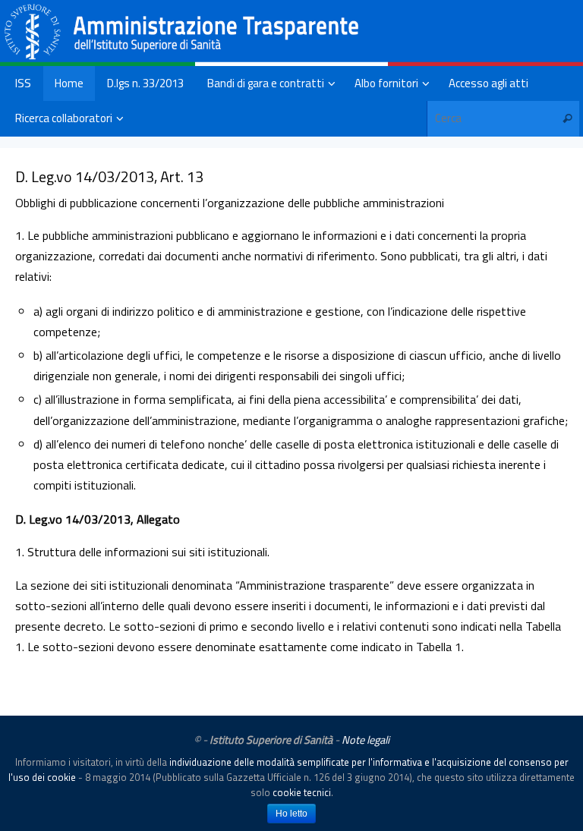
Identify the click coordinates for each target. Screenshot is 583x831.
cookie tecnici (302, 792)
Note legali (365, 740)
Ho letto (291, 813)
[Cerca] (567, 119)
